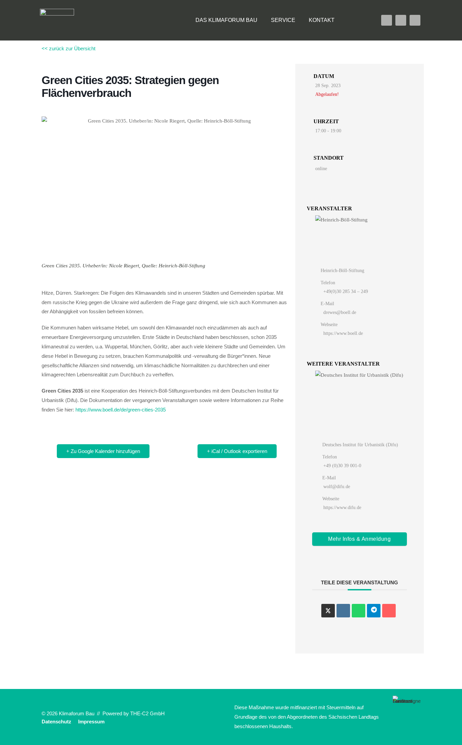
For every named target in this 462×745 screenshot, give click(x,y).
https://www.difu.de (342, 507)
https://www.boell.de (343, 333)
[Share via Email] (389, 610)
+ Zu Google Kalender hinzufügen (103, 451)
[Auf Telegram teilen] (373, 610)
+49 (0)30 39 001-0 (342, 465)
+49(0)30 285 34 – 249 (345, 291)
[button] (355, 20)
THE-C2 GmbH (147, 713)
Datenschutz (56, 721)
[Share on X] (328, 610)
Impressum (91, 721)
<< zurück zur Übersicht (68, 48)
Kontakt (321, 20)
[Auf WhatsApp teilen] (358, 610)
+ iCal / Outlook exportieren (237, 451)
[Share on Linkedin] (343, 610)
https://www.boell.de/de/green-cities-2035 (120, 410)
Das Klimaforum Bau (226, 20)
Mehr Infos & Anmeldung (359, 539)
